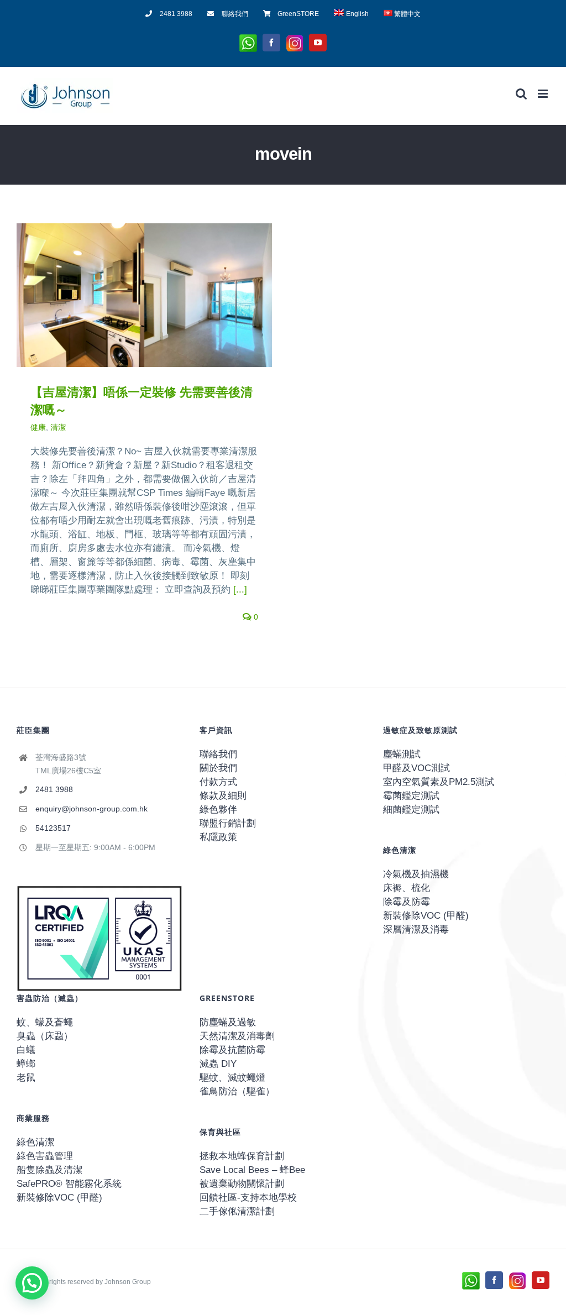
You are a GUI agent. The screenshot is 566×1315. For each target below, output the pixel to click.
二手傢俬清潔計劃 (237, 1211)
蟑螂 (26, 1064)
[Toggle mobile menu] (543, 93)
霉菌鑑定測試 (411, 795)
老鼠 (26, 1077)
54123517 (53, 828)
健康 (38, 427)
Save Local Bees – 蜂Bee (252, 1170)
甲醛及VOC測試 (416, 768)
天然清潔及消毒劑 (237, 1036)
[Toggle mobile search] (521, 93)
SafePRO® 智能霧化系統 (69, 1183)
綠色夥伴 (218, 809)
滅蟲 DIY (218, 1064)
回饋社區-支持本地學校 (248, 1197)
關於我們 (218, 768)
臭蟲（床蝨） (45, 1036)
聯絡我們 (218, 754)
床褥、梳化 (406, 888)
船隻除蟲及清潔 (49, 1170)
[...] (240, 589)
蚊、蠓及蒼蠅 (45, 1022)
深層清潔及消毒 (416, 929)
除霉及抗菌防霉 (232, 1050)
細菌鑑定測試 (411, 809)
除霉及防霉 (406, 902)
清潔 (58, 427)
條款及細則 (223, 795)
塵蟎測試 (402, 754)
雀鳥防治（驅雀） (237, 1091)
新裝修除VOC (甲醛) (426, 915)
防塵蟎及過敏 (228, 1022)
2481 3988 (54, 789)
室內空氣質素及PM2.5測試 (438, 782)
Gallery (160, 295)
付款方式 (218, 782)
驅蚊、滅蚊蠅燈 (232, 1077)
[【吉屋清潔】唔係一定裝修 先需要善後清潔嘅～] (144, 295)
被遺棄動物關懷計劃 (242, 1183)
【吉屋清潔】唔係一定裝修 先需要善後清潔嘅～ (127, 295)
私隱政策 (218, 837)
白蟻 (26, 1050)
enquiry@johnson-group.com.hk (91, 808)
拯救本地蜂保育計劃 (242, 1156)
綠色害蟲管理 (45, 1156)
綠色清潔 (35, 1142)
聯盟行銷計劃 (228, 823)
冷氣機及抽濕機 (416, 874)
